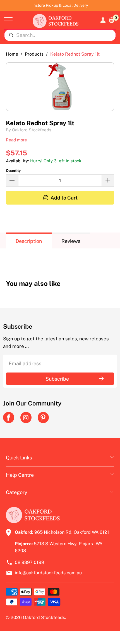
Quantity (13, 171)
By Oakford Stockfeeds (28, 129)
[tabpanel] (60, 255)
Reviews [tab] (70, 241)
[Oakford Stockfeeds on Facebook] (8, 417)
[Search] (11, 35)
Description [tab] (29, 241)
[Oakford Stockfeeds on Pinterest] (43, 417)
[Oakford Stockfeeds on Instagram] (26, 417)
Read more (16, 139)
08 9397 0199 (29, 562)
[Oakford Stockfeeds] (56, 20)
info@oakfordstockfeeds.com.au (48, 572)
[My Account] (102, 20)
